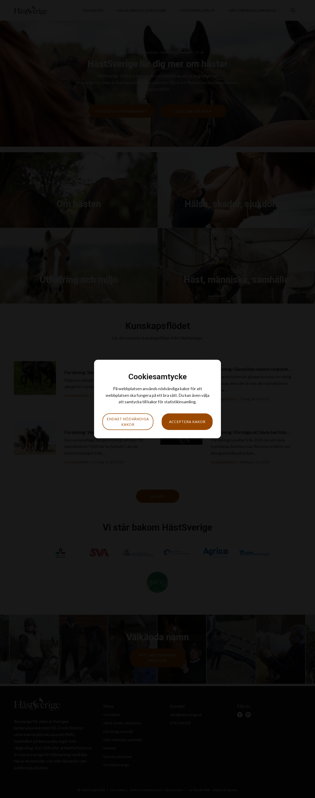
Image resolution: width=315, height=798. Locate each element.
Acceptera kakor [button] (187, 422)
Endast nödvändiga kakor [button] (128, 422)
